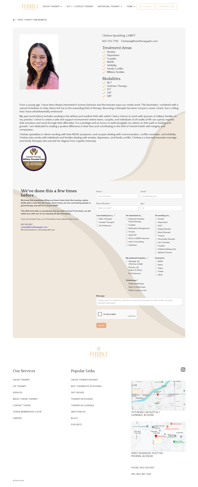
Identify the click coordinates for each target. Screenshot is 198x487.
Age (142, 203)
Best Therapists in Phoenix (86, 386)
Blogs (74, 418)
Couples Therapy (83, 6)
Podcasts (76, 424)
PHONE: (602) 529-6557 (142, 468)
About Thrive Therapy (25, 399)
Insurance (159, 258)
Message (100, 296)
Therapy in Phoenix (82, 399)
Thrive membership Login (27, 412)
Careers (17, 418)
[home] (30, 6)
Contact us (166, 6)
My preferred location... (136, 258)
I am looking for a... (105, 215)
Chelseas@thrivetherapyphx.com (139, 41)
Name (99, 192)
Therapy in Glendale (82, 405)
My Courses (146, 7)
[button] (51, 6)
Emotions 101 (78, 412)
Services (17, 392)
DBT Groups (77, 392)
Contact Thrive (22, 405)
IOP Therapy (19, 386)
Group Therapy (21, 380)
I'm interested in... (134, 215)
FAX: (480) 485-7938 (141, 474)
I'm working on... (162, 215)
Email (142, 192)
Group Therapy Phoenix (84, 380)
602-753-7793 (110, 41)
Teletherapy (131, 280)
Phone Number (103, 203)
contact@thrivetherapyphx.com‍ (34, 227)
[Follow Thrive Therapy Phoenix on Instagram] (183, 369)
